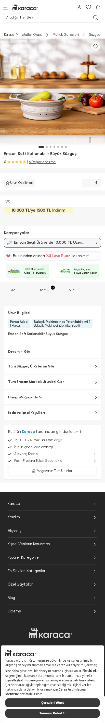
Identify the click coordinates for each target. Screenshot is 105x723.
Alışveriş (14, 530)
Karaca (14, 503)
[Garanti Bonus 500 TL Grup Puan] (27, 271)
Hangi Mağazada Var (26, 397)
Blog (11, 597)
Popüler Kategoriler (24, 557)
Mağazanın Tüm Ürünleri (55, 471)
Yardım (14, 517)
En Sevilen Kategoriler (26, 571)
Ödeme (14, 611)
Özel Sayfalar (20, 584)
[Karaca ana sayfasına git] (50, 633)
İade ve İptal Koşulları (26, 413)
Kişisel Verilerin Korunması (29, 544)
